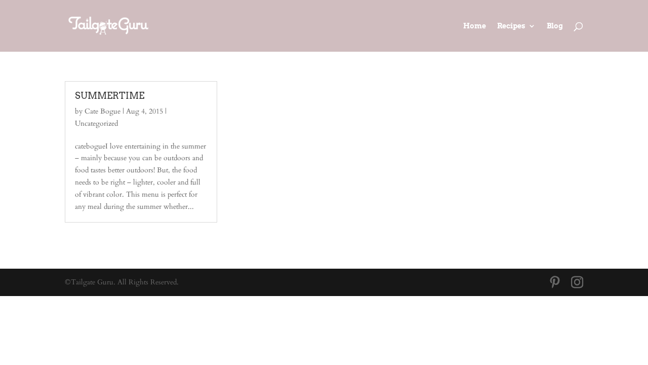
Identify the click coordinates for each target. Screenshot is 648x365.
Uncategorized (96, 123)
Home (474, 26)
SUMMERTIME (109, 95)
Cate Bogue (102, 111)
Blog (555, 26)
